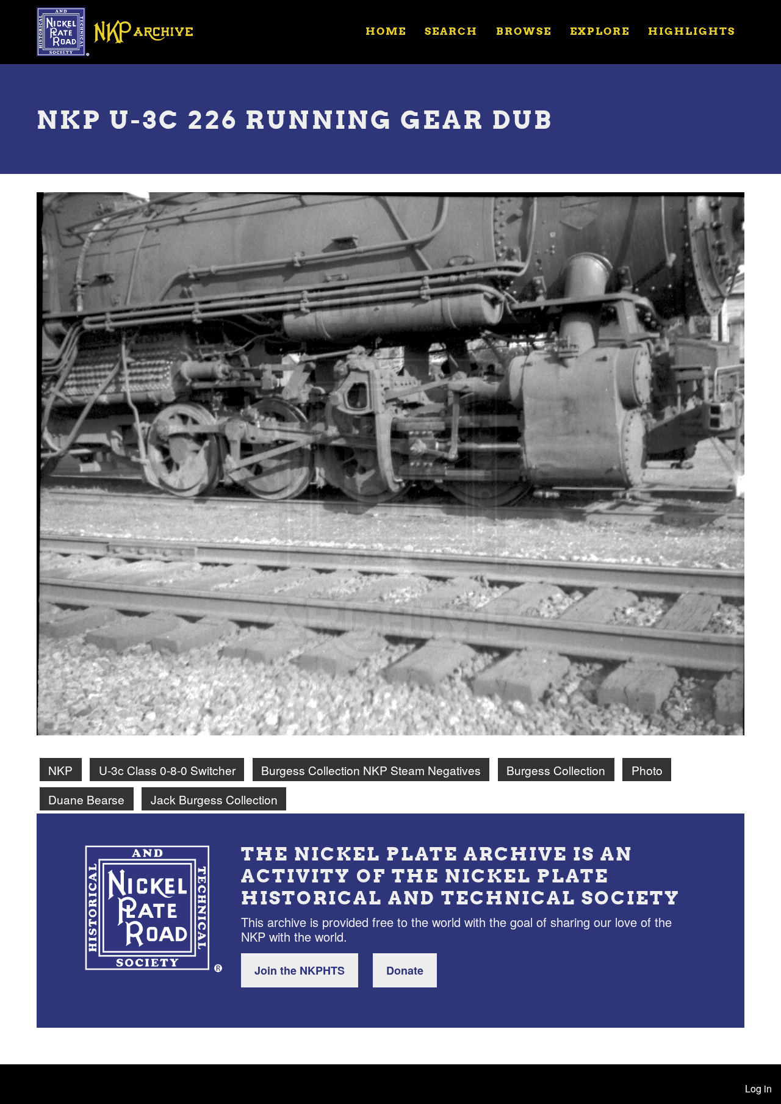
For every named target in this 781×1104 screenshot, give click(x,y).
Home (385, 30)
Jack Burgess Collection (214, 799)
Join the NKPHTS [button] (299, 970)
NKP (60, 770)
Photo (647, 770)
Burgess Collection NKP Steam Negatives (371, 770)
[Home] (123, 30)
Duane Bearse (86, 799)
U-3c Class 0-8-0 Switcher (167, 770)
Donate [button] (404, 970)
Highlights (691, 30)
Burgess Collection (555, 770)
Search (451, 30)
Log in (758, 1088)
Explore (600, 30)
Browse (524, 30)
